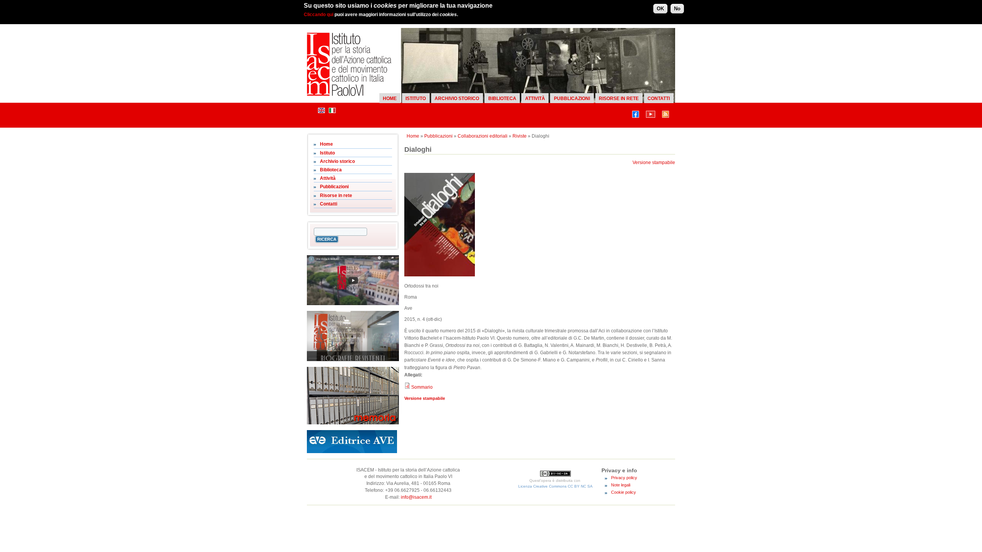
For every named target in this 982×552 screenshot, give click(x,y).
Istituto (415, 98)
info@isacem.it (416, 497)
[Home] (349, 94)
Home (390, 98)
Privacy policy (624, 477)
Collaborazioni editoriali (482, 136)
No (677, 9)
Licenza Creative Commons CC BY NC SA (555, 486)
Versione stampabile (654, 162)
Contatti (659, 98)
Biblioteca (502, 98)
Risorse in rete (619, 98)
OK (660, 9)
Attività (535, 98)
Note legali (620, 485)
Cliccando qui (318, 14)
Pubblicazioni (572, 98)
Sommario (422, 387)
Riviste (519, 136)
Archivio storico (457, 98)
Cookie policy (623, 492)
